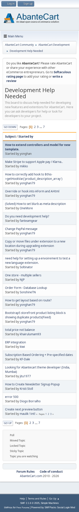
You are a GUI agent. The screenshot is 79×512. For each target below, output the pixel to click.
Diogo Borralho (30, 401)
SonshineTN (28, 292)
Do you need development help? (27, 216)
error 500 (11, 397)
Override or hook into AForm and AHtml (32, 191)
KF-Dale (25, 359)
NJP (22, 280)
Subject (10, 136)
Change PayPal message (21, 229)
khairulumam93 (30, 334)
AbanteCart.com (31, 476)
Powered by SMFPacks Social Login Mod (53, 507)
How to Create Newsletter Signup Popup (32, 384)
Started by (25, 136)
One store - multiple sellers (23, 275)
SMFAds (8, 507)
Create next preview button (24, 409)
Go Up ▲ (54, 498)
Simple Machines (50, 503)
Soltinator (26, 267)
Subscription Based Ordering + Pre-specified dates (39, 355)
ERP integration (15, 342)
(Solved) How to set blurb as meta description (35, 204)
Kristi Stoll (26, 389)
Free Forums (22, 507)
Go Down (10, 127)
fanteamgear (29, 221)
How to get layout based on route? (28, 300)
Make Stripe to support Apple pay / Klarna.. (34, 162)
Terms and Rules (37, 498)
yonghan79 (27, 183)
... (41, 127)
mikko (24, 166)
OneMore (26, 208)
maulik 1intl (27, 414)
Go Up (8, 423)
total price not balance (20, 330)
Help (22, 498)
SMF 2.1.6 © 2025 (30, 503)
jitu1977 (25, 376)
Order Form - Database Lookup (26, 288)
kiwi (22, 347)
